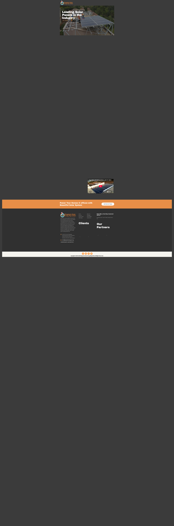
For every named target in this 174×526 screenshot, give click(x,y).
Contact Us (89, 217)
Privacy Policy (81, 216)
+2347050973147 (70, 242)
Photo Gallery (89, 216)
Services (80, 215)
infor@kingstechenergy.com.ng (68, 240)
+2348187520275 (63, 242)
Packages (88, 215)
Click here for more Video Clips (93, 194)
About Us (88, 213)
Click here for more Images (66, 195)
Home (80, 213)
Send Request (70, 150)
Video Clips (81, 217)
